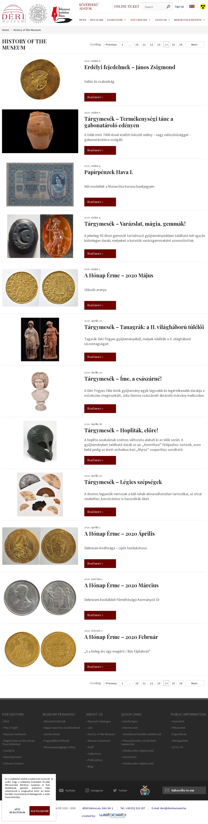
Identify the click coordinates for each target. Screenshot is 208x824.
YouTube (70, 790)
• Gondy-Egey (129, 721)
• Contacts (8, 750)
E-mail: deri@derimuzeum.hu (169, 808)
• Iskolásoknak (51, 734)
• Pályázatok (178, 727)
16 (180, 44)
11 (144, 44)
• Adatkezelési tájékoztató (137, 750)
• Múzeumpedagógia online (58, 747)
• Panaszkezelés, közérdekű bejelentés (138, 742)
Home (5, 30)
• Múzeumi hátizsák (54, 721)
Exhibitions (115, 19)
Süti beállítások (17, 811)
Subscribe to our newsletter (182, 791)
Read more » (95, 97)
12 (151, 44)
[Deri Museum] (14, 13)
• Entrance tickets (13, 763)
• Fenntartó (177, 721)
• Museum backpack (14, 734)
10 (136, 44)
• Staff (89, 747)
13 (158, 44)
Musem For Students (188, 19)
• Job (89, 727)
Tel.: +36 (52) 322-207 (132, 808)
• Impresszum (129, 727)
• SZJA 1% (177, 747)
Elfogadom (39, 811)
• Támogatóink (179, 740)
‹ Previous (111, 44)
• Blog (89, 766)
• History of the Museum (100, 734)
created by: (89, 816)
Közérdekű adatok (89, 6)
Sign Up (179, 6)
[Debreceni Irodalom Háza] (62, 14)
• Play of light (10, 727)
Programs (96, 19)
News (82, 19)
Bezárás (50, 780)
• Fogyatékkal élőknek (55, 740)
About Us (161, 19)
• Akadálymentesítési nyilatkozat (141, 734)
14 (166, 44)
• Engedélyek (179, 734)
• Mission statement (98, 740)
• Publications (94, 760)
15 (173, 44)
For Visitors (138, 19)
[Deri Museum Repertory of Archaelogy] (38, 14)
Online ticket (126, 6)
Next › (194, 44)
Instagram (97, 790)
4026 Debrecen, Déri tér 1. (98, 808)
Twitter (123, 790)
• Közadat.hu (128, 757)
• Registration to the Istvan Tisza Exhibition (18, 742)
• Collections (93, 753)
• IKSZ (5, 721)
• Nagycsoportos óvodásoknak (61, 727)
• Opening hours (12, 757)
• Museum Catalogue (98, 721)
